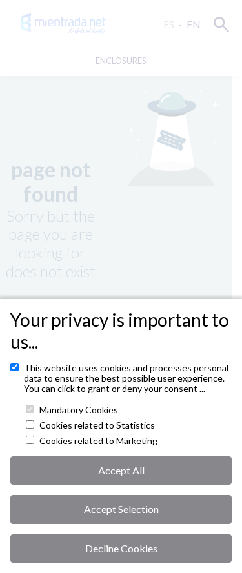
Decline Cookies (121, 548)
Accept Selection (121, 509)
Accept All (121, 470)
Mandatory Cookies (78, 410)
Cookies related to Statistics (97, 425)
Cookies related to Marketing (98, 441)
